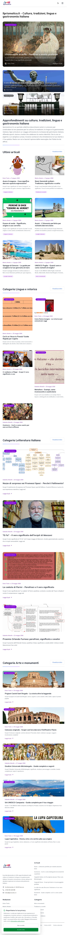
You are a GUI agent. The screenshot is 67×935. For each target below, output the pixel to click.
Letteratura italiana (11, 24)
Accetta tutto (21, 929)
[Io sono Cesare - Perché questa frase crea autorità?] (33, 81)
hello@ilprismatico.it (10, 892)
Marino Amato (39, 178)
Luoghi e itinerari (8, 95)
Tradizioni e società (41, 192)
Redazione (6, 900)
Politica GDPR (47, 925)
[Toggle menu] (62, 3)
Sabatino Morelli (39, 386)
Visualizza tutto (57, 151)
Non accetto (21, 925)
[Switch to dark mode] (58, 3)
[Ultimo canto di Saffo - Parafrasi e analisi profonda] (33, 44)
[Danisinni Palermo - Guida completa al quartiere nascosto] (33, 104)
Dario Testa (6, 178)
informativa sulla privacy (17, 921)
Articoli (37, 863)
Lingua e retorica (8, 72)
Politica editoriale (57, 925)
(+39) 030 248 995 (10, 890)
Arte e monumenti (40, 276)
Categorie (38, 900)
